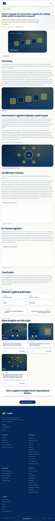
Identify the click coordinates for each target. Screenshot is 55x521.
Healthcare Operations (7, 473)
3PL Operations (5, 478)
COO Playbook (32, 475)
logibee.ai (4, 428)
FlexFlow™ (31, 442)
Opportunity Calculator (34, 487)
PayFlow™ (31, 447)
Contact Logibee (5, 426)
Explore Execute (19, 27)
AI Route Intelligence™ (34, 452)
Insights (30, 473)
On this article (6, 56)
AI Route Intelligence (7, 444)
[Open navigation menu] (50, 3)
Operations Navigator (33, 485)
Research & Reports (33, 471)
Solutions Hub (32, 437)
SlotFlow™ (31, 444)
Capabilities (4, 440)
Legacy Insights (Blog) (33, 492)
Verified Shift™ (32, 459)
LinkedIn (4, 430)
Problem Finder (32, 482)
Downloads (31, 480)
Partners (4, 506)
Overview (4, 437)
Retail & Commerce (6, 475)
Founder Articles (32, 478)
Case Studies (31, 489)
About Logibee (5, 499)
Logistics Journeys (33, 440)
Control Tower (5, 442)
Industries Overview (6, 471)
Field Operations (6, 480)
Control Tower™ (32, 456)
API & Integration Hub (33, 463)
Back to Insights (7, 9)
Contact (4, 509)
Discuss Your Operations (26, 402)
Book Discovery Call (6, 511)
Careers (4, 504)
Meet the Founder (6, 501)
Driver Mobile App (33, 461)
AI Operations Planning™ (34, 454)
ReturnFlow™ (31, 449)
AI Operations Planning (7, 447)
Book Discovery (26, 518)
